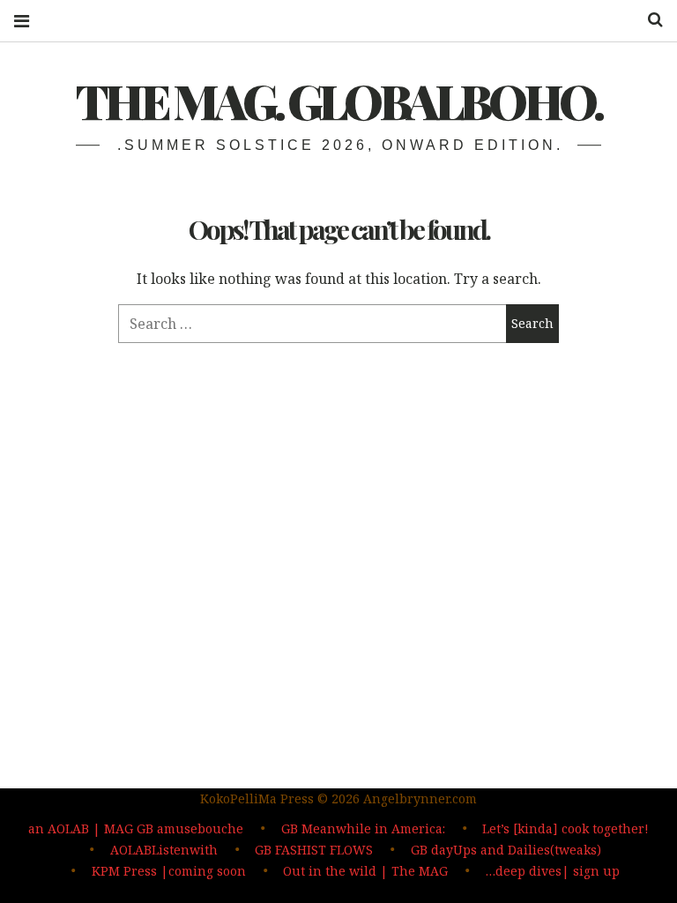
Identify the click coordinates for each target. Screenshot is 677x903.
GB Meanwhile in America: (363, 828)
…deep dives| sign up (553, 870)
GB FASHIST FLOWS (314, 849)
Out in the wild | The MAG (365, 870)
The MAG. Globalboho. (338, 100)
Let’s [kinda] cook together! (565, 828)
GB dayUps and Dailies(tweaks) (506, 849)
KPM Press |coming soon (169, 870)
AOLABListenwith (164, 849)
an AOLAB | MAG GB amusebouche (135, 828)
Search (648, 19)
